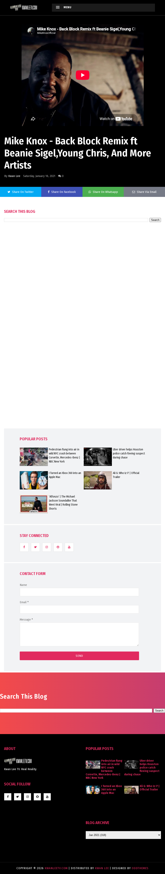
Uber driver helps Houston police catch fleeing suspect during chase (129, 453)
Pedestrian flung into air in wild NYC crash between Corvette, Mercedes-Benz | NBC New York (64, 455)
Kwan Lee (14, 176)
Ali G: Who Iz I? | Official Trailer (126, 475)
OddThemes (140, 868)
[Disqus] (82, 336)
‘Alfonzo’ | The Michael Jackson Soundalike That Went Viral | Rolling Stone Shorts (63, 502)
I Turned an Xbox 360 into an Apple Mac (65, 475)
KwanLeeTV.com (57, 868)
